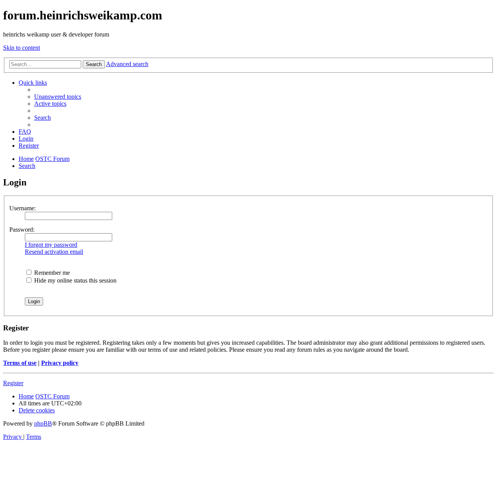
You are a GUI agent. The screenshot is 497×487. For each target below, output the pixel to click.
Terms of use (19, 363)
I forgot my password (51, 244)
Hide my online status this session (74, 280)
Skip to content (21, 47)
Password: (22, 229)
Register (13, 383)
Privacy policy (59, 363)
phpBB (43, 423)
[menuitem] (57, 96)
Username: (22, 208)
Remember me (51, 272)
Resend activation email (54, 251)
